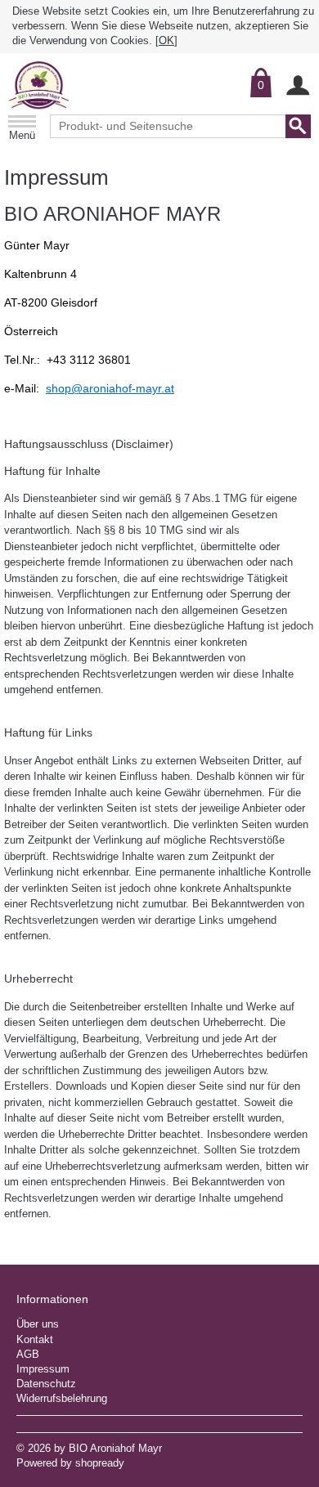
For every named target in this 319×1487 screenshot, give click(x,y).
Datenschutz (46, 1383)
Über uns (37, 1324)
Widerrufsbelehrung (61, 1398)
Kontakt (34, 1339)
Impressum (43, 1369)
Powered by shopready (70, 1463)
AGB (27, 1354)
